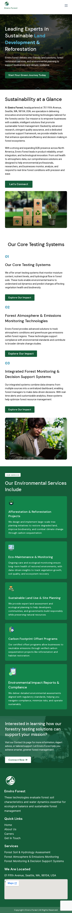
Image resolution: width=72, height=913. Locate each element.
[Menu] (66, 5)
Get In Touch (12, 838)
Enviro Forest (10, 8)
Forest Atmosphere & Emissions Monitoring (31, 856)
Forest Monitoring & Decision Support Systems (34, 861)
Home (8, 825)
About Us (10, 829)
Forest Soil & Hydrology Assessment (27, 852)
